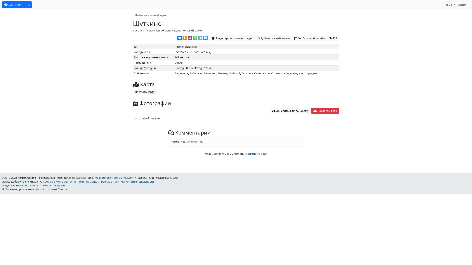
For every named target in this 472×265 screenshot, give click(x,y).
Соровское (278, 73)
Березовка (181, 73)
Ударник (292, 73)
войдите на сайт (256, 154)
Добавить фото (327, 111)
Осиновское (262, 73)
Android (40, 189)
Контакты (62, 181)
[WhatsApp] (195, 38)
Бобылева (196, 73)
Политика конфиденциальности (133, 181)
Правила (104, 181)
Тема (449, 4)
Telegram (59, 185)
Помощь (91, 181)
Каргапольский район (188, 30)
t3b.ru (174, 177)
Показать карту (145, 92)
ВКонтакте (31, 185)
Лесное (222, 73)
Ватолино (210, 73)
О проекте (46, 181)
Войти (462, 4)
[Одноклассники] (185, 38)
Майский (234, 73)
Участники (77, 181)
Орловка (247, 73)
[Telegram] (200, 38)
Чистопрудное (308, 73)
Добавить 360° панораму (291, 111)
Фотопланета (19, 4)
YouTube (45, 185)
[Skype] (205, 38)
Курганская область (158, 30)
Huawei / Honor (57, 189)
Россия (137, 30)
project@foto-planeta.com (117, 177)
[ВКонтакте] (179, 38)
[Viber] (190, 38)
